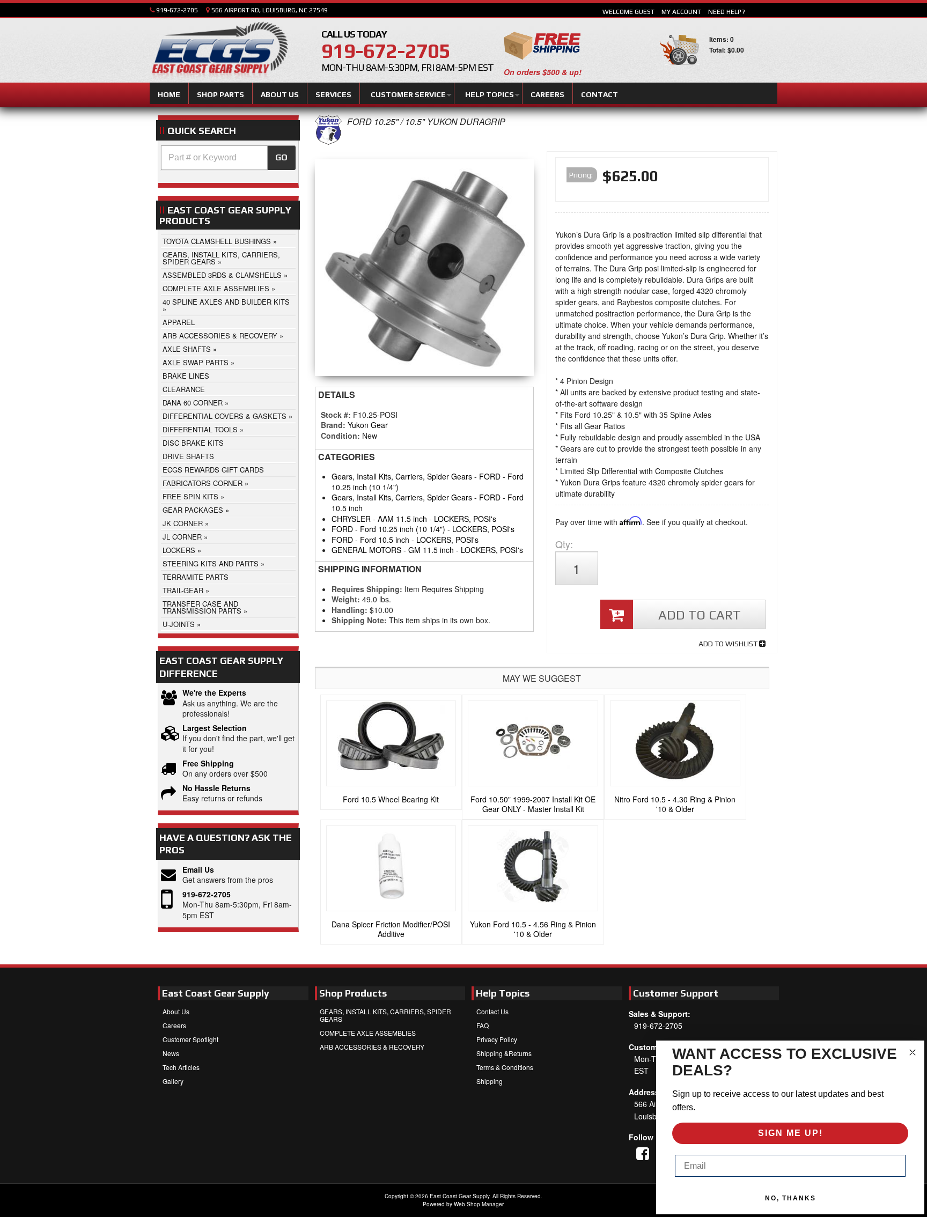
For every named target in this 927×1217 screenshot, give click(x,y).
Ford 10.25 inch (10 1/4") (402, 528)
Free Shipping (208, 763)
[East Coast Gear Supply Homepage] (219, 52)
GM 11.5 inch (431, 549)
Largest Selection (214, 728)
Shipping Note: (359, 620)
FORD (490, 476)
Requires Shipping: (367, 589)
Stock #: (337, 414)
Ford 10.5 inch (384, 539)
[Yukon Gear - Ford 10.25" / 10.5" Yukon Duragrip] (328, 142)
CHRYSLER (351, 518)
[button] (228, 157)
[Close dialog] (912, 1052)
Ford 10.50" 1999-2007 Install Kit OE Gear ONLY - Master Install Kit (532, 804)
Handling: (349, 609)
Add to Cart (699, 615)
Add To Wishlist (728, 643)
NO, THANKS (790, 1198)
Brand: (333, 424)
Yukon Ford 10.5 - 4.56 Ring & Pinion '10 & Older (533, 929)
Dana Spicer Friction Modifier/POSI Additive (391, 929)
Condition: (340, 435)
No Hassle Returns (216, 788)
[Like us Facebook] (642, 1153)
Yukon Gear (368, 424)
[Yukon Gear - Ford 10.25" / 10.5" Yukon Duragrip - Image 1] (424, 270)
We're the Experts (214, 693)
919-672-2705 (206, 894)
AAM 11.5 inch (402, 518)
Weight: (346, 599)
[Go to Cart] (679, 69)
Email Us (198, 870)
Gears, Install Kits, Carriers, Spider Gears (402, 476)
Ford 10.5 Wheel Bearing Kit (391, 799)
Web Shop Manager (478, 1204)
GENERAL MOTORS (366, 549)
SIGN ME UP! (790, 1133)
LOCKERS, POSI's (465, 518)
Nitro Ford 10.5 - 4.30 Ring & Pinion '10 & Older (674, 804)
